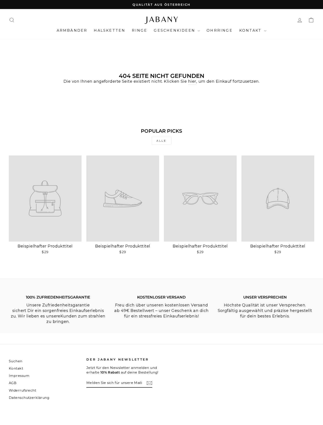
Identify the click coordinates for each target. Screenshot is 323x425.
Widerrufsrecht (22, 390)
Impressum (19, 376)
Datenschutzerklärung (29, 398)
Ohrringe (220, 30)
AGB (12, 383)
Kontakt (251, 30)
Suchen (15, 361)
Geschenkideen (175, 30)
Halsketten (109, 30)
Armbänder (72, 30)
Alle (161, 140)
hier (192, 81)
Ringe (139, 30)
